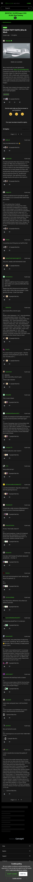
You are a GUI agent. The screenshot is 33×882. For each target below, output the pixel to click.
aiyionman (9, 372)
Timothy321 (9, 505)
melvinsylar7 (9, 674)
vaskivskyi (9, 158)
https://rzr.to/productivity (21, 69)
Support (4, 856)
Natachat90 (9, 636)
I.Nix (7, 466)
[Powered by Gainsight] (16, 839)
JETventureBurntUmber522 (13, 484)
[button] (2, 4)
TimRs (7, 240)
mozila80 (8, 700)
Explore (4, 851)
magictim (8, 192)
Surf (7, 749)
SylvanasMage (10, 597)
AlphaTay (8, 307)
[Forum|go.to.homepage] (12, 3)
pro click (6, 94)
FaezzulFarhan (10, 525)
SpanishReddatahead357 (13, 618)
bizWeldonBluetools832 (12, 413)
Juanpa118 (9, 447)
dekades (8, 41)
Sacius (8, 573)
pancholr (8, 725)
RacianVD (8, 552)
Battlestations (7, 22)
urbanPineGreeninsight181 (13, 258)
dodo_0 (8, 140)
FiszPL (8, 349)
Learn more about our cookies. (18, 870)
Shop (3, 846)
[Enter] (3, 8)
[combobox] (16, 8)
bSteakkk (8, 395)
